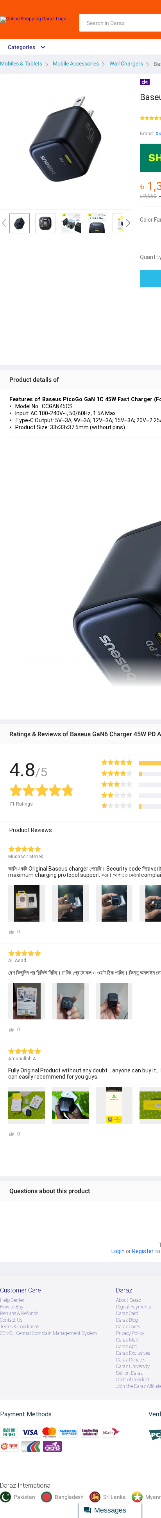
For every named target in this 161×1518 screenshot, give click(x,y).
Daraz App (126, 1346)
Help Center (12, 1300)
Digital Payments (133, 1307)
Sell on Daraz (129, 1373)
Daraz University (133, 1366)
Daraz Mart (127, 1340)
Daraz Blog (127, 1320)
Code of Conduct (133, 1379)
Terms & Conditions (19, 1326)
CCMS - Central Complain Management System (48, 1333)
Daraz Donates (130, 1360)
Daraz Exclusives (133, 1353)
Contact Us (11, 1320)
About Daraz (128, 1300)
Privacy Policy (130, 1333)
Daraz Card (127, 1313)
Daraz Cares (128, 1326)
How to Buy (11, 1307)
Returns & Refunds (19, 1313)
